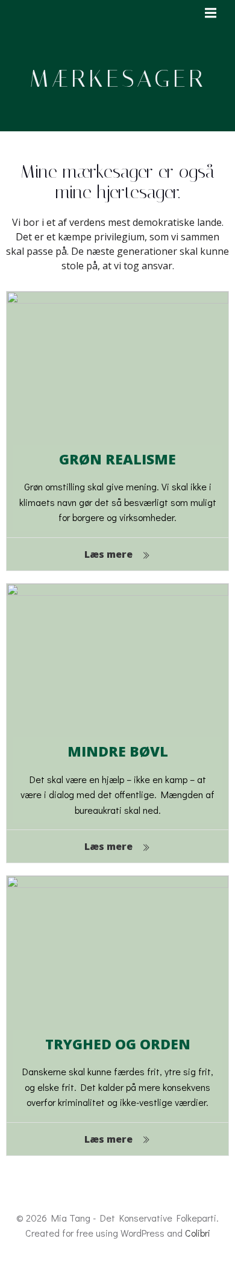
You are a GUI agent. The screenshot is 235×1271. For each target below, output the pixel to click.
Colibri (197, 1232)
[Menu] (209, 13)
